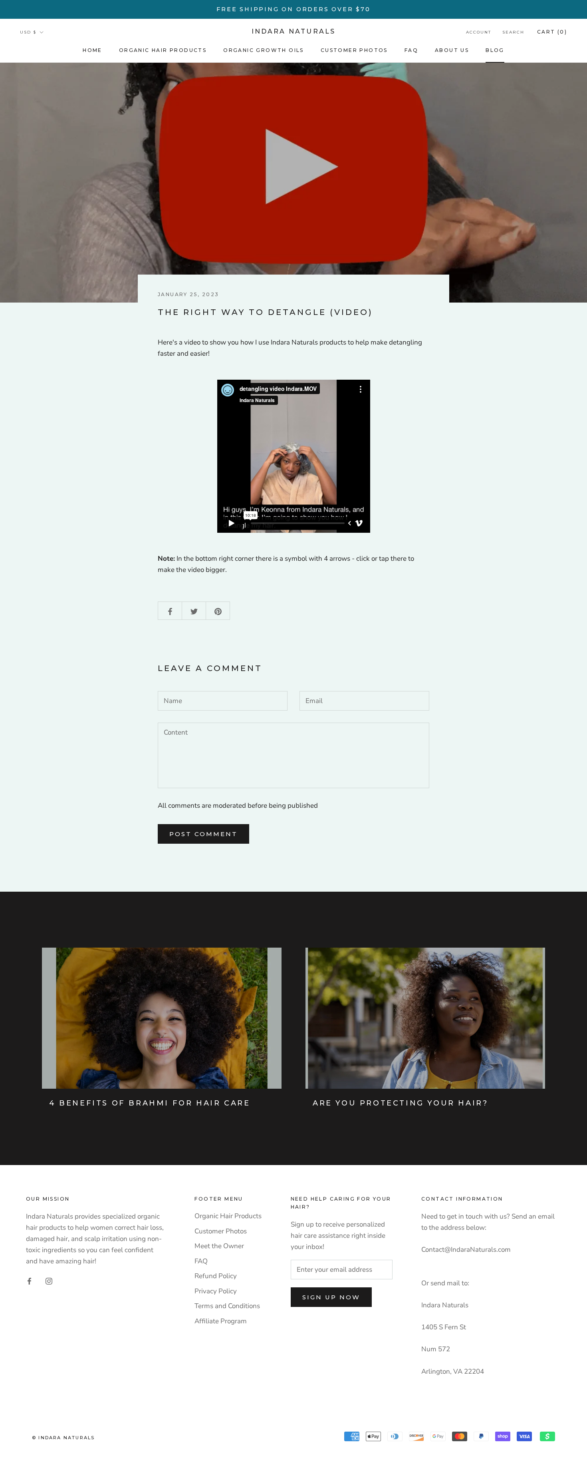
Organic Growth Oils (263, 50)
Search (513, 32)
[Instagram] (49, 1280)
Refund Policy (215, 1276)
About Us (452, 50)
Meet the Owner (219, 1246)
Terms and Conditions (227, 1306)
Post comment (203, 834)
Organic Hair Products (162, 50)
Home (92, 50)
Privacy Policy (215, 1291)
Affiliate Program (220, 1321)
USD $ (28, 32)
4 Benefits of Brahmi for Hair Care (149, 1103)
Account (478, 32)
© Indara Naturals (63, 1437)
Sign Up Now (331, 1297)
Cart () (552, 32)
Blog (495, 50)
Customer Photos (354, 50)
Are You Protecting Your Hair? (400, 1103)
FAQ (411, 50)
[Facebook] (29, 1280)
